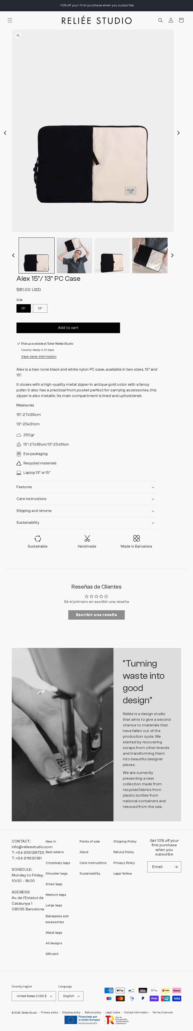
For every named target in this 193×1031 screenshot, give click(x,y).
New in (51, 841)
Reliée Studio (29, 1012)
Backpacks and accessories (57, 919)
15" (23, 308)
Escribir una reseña (96, 615)
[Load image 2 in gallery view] (74, 255)
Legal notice (112, 1012)
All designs (54, 943)
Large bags (54, 905)
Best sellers (55, 852)
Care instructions (93, 863)
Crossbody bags (58, 863)
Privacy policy (49, 1012)
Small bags (54, 884)
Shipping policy (71, 1012)
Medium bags (56, 895)
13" (40, 308)
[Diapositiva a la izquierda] (5, 133)
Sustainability (90, 874)
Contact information (136, 1012)
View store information (38, 357)
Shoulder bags (57, 874)
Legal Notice (122, 874)
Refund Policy (123, 852)
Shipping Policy (125, 841)
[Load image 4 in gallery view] (150, 255)
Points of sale (90, 841)
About (84, 852)
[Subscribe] (176, 866)
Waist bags (54, 933)
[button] (10, 20)
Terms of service (162, 1012)
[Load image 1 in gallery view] (36, 255)
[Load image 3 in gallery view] (112, 255)
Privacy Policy (124, 863)
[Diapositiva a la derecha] (178, 133)
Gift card (52, 954)
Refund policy (93, 1012)
